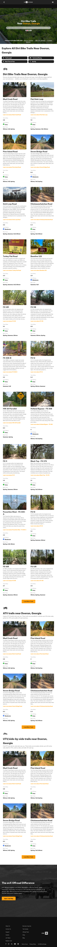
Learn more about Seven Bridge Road (42, 158)
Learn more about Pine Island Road (15, 158)
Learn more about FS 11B (42, 313)
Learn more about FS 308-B (15, 364)
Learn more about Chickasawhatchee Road (42, 211)
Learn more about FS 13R (42, 572)
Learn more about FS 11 (15, 467)
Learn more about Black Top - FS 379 (42, 467)
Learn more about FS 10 (42, 520)
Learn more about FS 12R (15, 313)
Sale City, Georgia (40, 40)
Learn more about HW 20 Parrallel (15, 415)
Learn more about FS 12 (42, 364)
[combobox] (29, 28)
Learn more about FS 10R (15, 572)
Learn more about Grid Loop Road (15, 211)
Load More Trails (28, 601)
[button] (14, 57)
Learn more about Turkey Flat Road (15, 262)
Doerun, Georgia (28, 40)
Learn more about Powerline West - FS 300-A (15, 520)
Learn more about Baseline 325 (42, 262)
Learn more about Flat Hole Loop (42, 106)
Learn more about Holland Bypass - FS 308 (42, 415)
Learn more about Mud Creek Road (15, 106)
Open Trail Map (8, 898)
